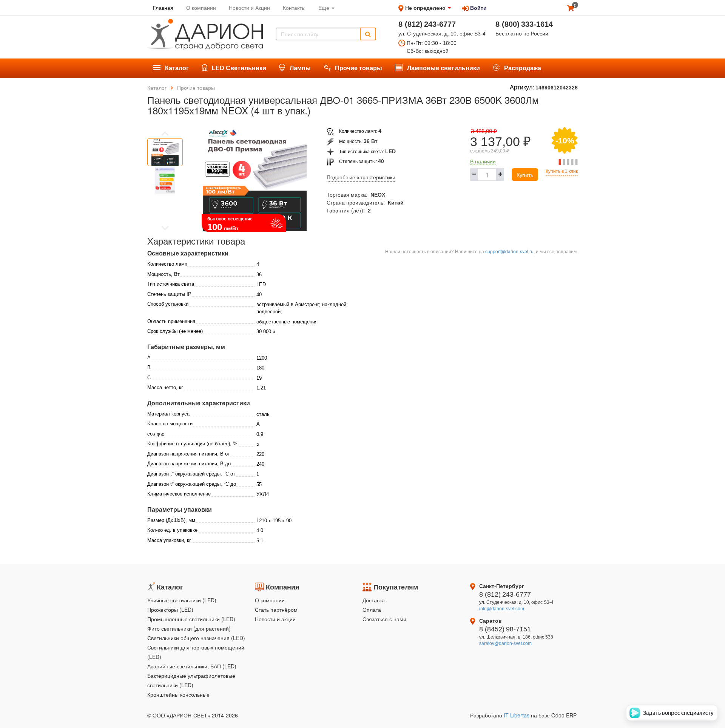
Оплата (371, 609)
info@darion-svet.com (501, 608)
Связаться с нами (384, 619)
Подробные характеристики (361, 177)
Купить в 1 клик (562, 171)
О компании (270, 600)
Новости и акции (275, 619)
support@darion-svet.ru (509, 251)
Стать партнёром (276, 609)
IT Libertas (517, 715)
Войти (478, 7)
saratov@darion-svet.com (505, 643)
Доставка (373, 600)
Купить (525, 175)
